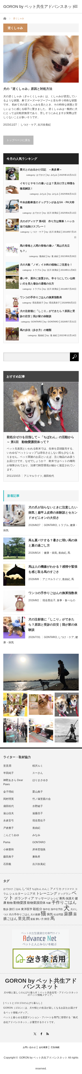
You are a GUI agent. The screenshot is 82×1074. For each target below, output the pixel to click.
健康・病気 (50, 552)
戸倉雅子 (8, 827)
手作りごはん (64, 902)
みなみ (54, 175)
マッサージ (42, 898)
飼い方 (40, 918)
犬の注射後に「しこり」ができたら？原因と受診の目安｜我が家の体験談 (52, 624)
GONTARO (36, 321)
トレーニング (46, 893)
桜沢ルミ (37, 765)
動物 (10, 902)
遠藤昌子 (37, 813)
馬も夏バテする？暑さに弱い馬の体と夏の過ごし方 (52, 542)
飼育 (47, 919)
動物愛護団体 (36, 902)
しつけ (26, 888)
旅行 (12, 909)
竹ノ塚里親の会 (41, 798)
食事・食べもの (66, 600)
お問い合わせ (29, 1047)
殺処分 (37, 909)
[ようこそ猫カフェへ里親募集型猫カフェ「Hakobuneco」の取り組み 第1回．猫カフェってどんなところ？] (41, 705)
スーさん (37, 772)
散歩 (6, 909)
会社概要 (43, 1047)
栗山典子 (37, 791)
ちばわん (37, 889)
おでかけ (40, 175)
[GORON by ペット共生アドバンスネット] (39, 7)
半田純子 (8, 772)
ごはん (17, 888)
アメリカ (55, 888)
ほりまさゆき (40, 780)
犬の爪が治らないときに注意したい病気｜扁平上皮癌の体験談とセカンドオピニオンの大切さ (52, 512)
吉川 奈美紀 (53, 213)
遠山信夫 (8, 813)
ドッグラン (64, 893)
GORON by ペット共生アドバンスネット (41, 983)
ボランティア (24, 898)
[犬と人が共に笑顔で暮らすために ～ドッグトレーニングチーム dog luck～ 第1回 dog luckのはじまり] (41, 672)
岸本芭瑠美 (38, 849)
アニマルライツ (33, 475)
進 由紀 (55, 256)
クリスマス (68, 889)
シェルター (16, 893)
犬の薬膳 (35, 914)
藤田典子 (8, 856)
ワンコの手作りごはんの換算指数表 (41, 297)
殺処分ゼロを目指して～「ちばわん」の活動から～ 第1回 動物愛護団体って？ (40, 439)
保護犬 (70, 898)
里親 (32, 919)
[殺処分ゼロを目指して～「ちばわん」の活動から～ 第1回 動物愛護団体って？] (67, 705)
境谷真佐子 (37, 302)
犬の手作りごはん (19, 914)
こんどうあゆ (11, 835)
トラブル (37, 270)
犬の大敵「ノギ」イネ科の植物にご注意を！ (46, 264)
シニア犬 (29, 893)
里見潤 (7, 765)
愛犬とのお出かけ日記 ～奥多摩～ (41, 169)
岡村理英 (8, 798)
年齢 (48, 903)
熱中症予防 (57, 909)
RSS (47, 1034)
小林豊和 (8, 849)
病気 (50, 914)
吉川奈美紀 (44, 124)
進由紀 (42, 256)
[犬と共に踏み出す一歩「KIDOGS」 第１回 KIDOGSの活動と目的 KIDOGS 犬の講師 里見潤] (15, 705)
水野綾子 (37, 806)
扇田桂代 (49, 475)
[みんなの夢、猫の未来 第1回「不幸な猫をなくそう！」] (15, 730)
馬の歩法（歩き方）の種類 (35, 330)
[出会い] (67, 730)
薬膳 (68, 913)
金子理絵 (8, 791)
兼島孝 (36, 856)
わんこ (45, 889)
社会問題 (58, 914)
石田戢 (7, 864)
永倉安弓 (8, 820)
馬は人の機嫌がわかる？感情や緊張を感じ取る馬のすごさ (52, 569)
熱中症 (46, 909)
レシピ (55, 898)
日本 (18, 909)
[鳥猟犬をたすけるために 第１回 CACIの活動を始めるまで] (41, 730)
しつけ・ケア (28, 124)
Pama (6, 842)
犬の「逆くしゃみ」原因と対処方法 (27, 88)
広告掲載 (55, 1047)
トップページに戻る (18, 140)
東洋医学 (26, 909)
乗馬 (62, 898)
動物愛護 (19, 902)
